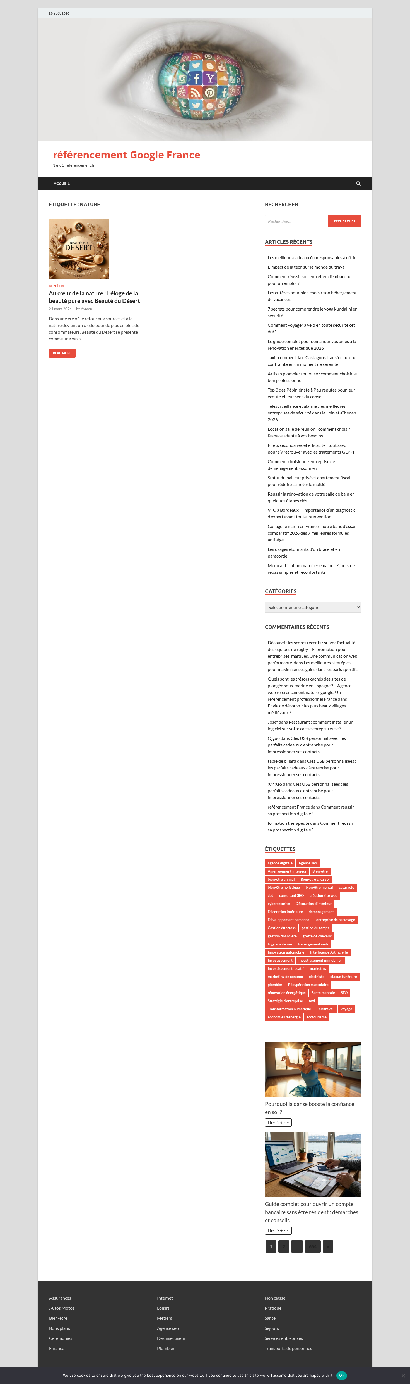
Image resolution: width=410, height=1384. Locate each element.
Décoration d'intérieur (314, 903)
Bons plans (59, 1328)
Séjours (272, 1328)
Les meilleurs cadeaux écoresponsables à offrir (312, 257)
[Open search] (358, 183)
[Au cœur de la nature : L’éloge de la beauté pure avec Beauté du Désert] (97, 249)
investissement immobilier (320, 960)
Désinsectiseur (171, 1338)
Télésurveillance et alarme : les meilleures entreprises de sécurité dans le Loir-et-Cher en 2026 (312, 412)
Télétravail (326, 1009)
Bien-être (57, 286)
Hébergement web (313, 944)
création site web (323, 895)
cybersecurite (279, 903)
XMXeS (275, 783)
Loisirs (163, 1307)
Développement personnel (289, 920)
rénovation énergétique (287, 992)
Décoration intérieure (285, 911)
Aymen (86, 309)
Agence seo (307, 863)
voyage (346, 1009)
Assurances (60, 1297)
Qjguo (274, 738)
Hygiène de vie (280, 944)
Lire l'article (278, 1122)
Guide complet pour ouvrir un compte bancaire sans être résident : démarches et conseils (311, 1212)
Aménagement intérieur (287, 871)
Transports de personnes (288, 1348)
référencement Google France (126, 155)
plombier (275, 984)
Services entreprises (284, 1338)
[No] (403, 1375)
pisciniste (316, 976)
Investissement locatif (286, 968)
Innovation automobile (286, 952)
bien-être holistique (284, 887)
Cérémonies (60, 1338)
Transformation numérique (289, 1009)
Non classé (275, 1297)
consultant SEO (291, 895)
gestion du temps (315, 928)
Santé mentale (323, 992)
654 (313, 1246)
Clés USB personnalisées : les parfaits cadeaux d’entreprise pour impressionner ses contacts (307, 744)
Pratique (273, 1307)
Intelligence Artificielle (329, 952)
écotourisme (317, 1017)
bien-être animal (281, 879)
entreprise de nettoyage (335, 920)
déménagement (321, 911)
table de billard (282, 761)
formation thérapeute (288, 823)
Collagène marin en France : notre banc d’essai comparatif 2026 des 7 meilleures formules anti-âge (311, 532)
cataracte (346, 887)
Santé (270, 1318)
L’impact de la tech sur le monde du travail (307, 266)
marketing (318, 968)
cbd (270, 895)
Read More (60, 352)
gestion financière (282, 936)
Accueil (62, 183)
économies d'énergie (284, 1017)
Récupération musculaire (308, 984)
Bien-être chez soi (315, 879)
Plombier (166, 1348)
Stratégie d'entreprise (285, 1001)
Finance (56, 1348)
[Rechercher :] (313, 221)
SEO (344, 992)
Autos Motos (61, 1307)
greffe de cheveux (317, 936)
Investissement (280, 960)
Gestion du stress (282, 928)
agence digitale (280, 863)
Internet (165, 1297)
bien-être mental (319, 887)
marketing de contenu (285, 976)
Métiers (164, 1318)
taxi (312, 1001)
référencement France (289, 806)
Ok (341, 1375)
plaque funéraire (343, 976)
